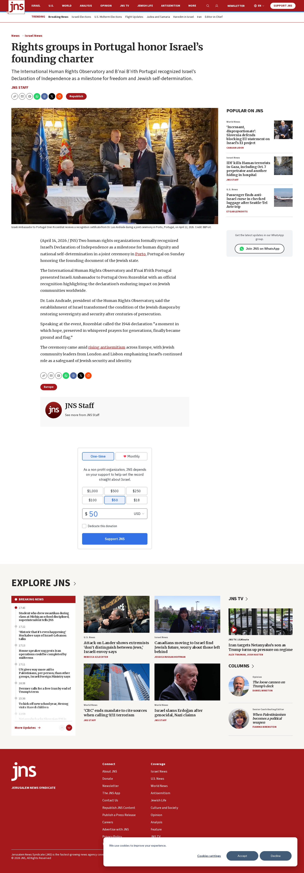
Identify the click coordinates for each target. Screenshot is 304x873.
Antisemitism (170, 6)
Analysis (86, 6)
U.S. (51, 6)
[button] (29, 96)
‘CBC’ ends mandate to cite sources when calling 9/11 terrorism (115, 712)
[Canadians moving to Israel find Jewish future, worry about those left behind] (187, 614)
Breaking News (31, 599)
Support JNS (283, 6)
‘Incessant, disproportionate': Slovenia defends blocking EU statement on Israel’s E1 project (248, 135)
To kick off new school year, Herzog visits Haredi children (43, 705)
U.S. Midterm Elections (108, 17)
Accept (242, 856)
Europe (49, 387)
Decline (276, 856)
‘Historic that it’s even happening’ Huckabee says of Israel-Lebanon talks (42, 635)
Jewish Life (145, 6)
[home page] (16, 7)
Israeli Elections (81, 17)
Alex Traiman (237, 655)
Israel (35, 6)
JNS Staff (19, 87)
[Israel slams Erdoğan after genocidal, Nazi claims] (187, 682)
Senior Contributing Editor (268, 709)
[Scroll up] (62, 728)
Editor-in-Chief (214, 17)
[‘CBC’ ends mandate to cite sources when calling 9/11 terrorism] (117, 682)
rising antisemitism (106, 347)
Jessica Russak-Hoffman (170, 657)
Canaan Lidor (235, 148)
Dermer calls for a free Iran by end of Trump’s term (45, 690)
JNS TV (124, 6)
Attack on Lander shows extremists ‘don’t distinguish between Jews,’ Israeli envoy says (116, 647)
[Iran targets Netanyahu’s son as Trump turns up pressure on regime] (261, 621)
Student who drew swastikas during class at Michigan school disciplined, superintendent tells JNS (44, 616)
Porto (140, 254)
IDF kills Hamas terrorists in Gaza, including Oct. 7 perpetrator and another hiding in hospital (248, 169)
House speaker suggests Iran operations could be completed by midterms (42, 654)
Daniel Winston (263, 690)
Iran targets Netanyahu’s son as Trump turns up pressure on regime (261, 647)
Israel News (33, 35)
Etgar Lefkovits (237, 211)
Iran (199, 17)
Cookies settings (209, 856)
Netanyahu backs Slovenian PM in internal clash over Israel (42, 720)
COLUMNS (239, 666)
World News (233, 122)
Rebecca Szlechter (96, 657)
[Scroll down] (69, 728)
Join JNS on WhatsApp (262, 248)
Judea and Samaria (158, 17)
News (15, 35)
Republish (76, 96)
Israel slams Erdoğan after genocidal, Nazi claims (178, 712)
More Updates (25, 728)
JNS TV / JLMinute (239, 639)
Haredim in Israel (183, 17)
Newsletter (236, 6)
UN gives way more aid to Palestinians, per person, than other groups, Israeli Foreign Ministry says (44, 673)
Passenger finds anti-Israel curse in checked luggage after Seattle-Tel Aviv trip (247, 201)
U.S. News (232, 189)
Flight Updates (134, 17)
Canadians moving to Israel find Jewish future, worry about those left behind (187, 647)
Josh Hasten (255, 655)
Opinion (106, 6)
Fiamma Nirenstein (264, 727)
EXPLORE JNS (41, 583)
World (67, 6)
